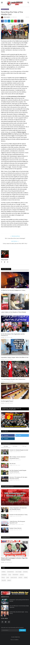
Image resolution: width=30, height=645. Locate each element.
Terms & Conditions (14, 639)
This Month (15, 446)
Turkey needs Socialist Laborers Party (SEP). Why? (15, 243)
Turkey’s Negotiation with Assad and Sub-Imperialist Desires (18, 508)
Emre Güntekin (12, 524)
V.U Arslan (3, 381)
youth (7, 577)
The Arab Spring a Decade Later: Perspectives (13, 379)
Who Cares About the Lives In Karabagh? (15, 238)
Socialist (2, 292)
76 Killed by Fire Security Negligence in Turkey (13, 290)
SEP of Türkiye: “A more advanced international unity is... (17, 457)
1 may (9, 574)
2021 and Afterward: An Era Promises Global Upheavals (19, 606)
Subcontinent (15, 574)
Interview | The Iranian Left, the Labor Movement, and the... (18, 478)
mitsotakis (25, 571)
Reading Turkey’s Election (15, 528)
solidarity (3, 571)
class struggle (18, 571)
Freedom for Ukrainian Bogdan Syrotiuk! (18, 450)
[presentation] (24, 542)
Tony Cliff (4, 580)
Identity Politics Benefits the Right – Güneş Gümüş (18, 612)
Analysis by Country (5, 9)
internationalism (10, 571)
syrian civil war (14, 577)
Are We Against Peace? (7, 401)
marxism (20, 577)
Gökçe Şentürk (7, 17)
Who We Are (12, 463)
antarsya (22, 574)
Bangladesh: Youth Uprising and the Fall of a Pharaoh (19, 600)
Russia (3, 577)
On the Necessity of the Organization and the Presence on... (13, 334)
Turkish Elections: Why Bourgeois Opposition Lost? (17, 522)
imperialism (4, 574)
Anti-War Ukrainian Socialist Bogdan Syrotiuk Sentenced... (17, 471)
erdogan (25, 577)
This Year (24, 446)
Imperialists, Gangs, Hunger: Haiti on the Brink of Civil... (15, 357)
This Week (6, 446)
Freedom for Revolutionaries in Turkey (18, 514)
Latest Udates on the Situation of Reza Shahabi (13, 312)
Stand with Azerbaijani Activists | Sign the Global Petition (14, 559)
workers (9, 580)
